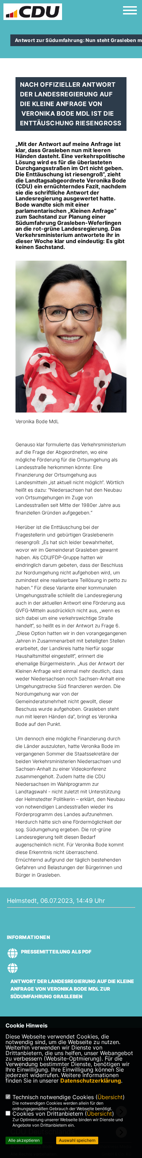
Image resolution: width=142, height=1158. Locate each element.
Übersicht (110, 1097)
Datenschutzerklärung (90, 1080)
